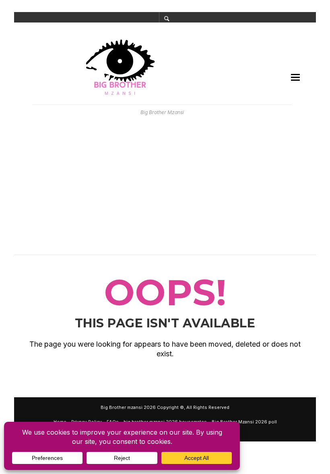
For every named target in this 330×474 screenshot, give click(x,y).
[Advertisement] (165, 189)
